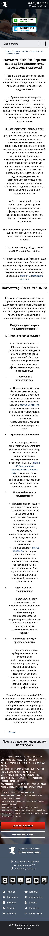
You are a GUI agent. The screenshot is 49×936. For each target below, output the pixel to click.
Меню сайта (10, 43)
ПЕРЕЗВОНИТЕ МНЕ (23, 834)
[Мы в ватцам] (37, 880)
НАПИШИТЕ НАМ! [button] (27, 20)
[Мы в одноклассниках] (21, 880)
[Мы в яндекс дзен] (5, 880)
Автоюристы (36, 897)
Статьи (10, 908)
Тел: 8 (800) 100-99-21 (25, 868)
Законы (33, 902)
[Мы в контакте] (13, 880)
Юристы (33, 891)
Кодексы (11, 902)
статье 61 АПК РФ (29, 405)
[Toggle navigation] (42, 43)
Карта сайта (35, 913)
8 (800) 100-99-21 (38, 3)
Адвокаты (12, 897)
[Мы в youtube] (44, 880)
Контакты (34, 908)
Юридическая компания (5, 4)
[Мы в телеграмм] (29, 880)
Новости (11, 913)
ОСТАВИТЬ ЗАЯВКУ (23, 825)
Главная (11, 891)
